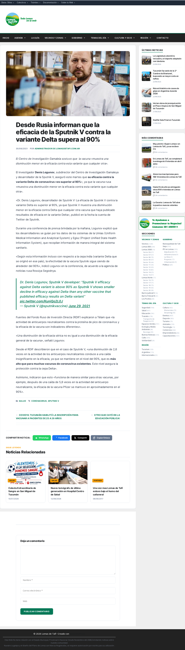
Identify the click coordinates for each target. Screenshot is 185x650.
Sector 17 (146, 283)
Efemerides (168, 310)
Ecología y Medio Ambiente (149, 328)
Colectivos (21, 2)
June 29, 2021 (79, 306)
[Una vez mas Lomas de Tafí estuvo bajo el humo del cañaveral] (110, 472)
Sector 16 (146, 280)
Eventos (166, 315)
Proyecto (167, 259)
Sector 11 (146, 265)
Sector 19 (146, 288)
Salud (22, 401)
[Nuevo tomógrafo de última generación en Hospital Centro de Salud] (68, 472)
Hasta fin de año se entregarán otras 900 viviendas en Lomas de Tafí (166, 189)
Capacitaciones (169, 336)
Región (144, 38)
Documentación (50, 2)
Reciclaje (146, 332)
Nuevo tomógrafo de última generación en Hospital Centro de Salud (67, 491)
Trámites (34, 2)
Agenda (18, 38)
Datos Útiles (6, 2)
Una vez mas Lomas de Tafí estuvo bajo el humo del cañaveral (108, 491)
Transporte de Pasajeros (148, 320)
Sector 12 (146, 267)
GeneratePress (77, 633)
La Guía (35, 38)
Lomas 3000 (147, 249)
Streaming (168, 313)
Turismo (166, 321)
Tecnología (167, 327)
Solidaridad (146, 340)
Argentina (146, 352)
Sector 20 (146, 290)
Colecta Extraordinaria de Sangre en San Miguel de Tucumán (22, 491)
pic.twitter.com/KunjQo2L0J (41, 301)
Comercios (167, 330)
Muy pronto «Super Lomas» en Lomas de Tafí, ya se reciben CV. (166, 146)
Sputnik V (53, 401)
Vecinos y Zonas (54, 38)
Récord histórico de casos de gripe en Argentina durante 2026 (166, 91)
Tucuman (145, 349)
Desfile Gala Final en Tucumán (166, 120)
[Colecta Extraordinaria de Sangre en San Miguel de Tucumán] (25, 472)
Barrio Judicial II (148, 293)
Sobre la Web (67, 2)
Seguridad (146, 307)
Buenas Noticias (148, 335)
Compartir (82, 438)
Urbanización (169, 262)
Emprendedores (169, 333)
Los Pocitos (146, 299)
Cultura (166, 307)
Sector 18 (146, 285)
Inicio (6, 38)
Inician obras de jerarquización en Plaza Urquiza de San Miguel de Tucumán (167, 106)
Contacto (162, 38)
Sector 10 (146, 262)
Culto (144, 337)
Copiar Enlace (103, 438)
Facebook (63, 438)
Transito (145, 316)
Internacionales (148, 355)
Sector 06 (146, 252)
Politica (166, 264)
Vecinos (145, 244)
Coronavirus (39, 401)
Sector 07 (146, 255)
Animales (166, 324)
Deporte (166, 318)
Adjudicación (169, 252)
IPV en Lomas (168, 249)
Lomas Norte (147, 277)
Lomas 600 (146, 246)
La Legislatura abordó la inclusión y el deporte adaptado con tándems (167, 58)
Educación (146, 313)
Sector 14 (146, 272)
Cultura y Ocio (123, 38)
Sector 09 (146, 260)
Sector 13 (146, 270)
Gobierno (77, 38)
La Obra (167, 257)
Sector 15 (146, 275)
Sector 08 (146, 257)
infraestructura (170, 254)
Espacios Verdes (148, 324)
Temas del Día (98, 38)
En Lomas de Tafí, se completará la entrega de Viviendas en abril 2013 (167, 161)
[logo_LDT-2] (162, 229)
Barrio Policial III (148, 296)
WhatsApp (44, 438)
